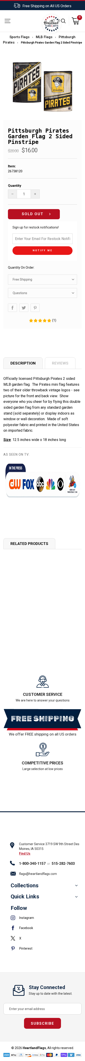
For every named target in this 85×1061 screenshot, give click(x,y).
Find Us (24, 853)
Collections (25, 885)
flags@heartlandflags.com (38, 874)
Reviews (60, 363)
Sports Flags (19, 37)
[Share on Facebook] (12, 308)
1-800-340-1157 (32, 863)
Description (23, 363)
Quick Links (25, 896)
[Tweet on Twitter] (23, 308)
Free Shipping (22, 279)
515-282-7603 (63, 863)
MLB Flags (44, 37)
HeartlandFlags (34, 1048)
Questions (20, 293)
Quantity (14, 186)
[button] (42, 320)
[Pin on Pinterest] (35, 308)
